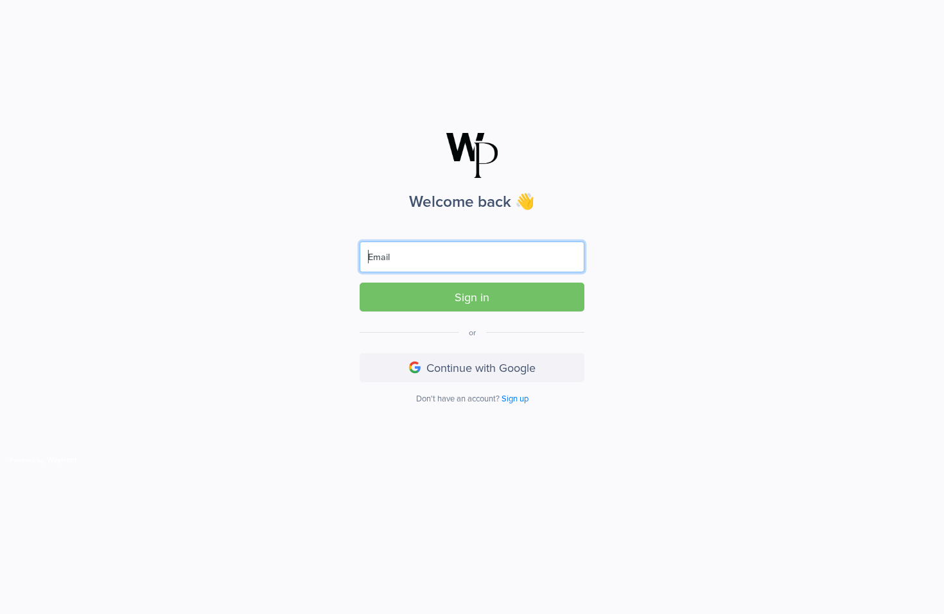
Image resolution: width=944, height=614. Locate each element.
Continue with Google (481, 368)
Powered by (27, 460)
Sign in (472, 297)
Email (379, 256)
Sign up (515, 398)
